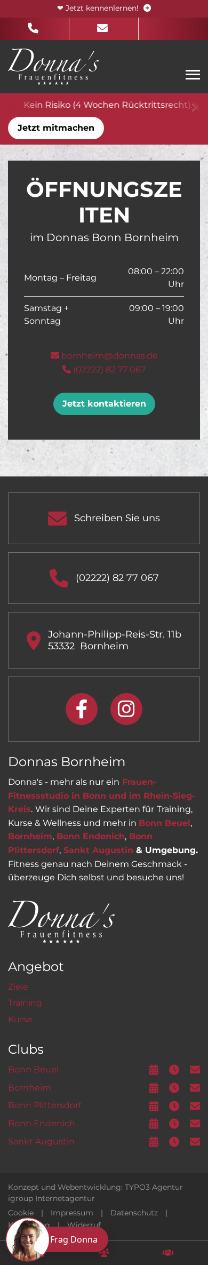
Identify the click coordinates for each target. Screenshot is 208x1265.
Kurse (20, 1019)
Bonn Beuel (164, 823)
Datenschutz (134, 1213)
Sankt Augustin (98, 850)
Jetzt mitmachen (56, 128)
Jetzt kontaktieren (104, 404)
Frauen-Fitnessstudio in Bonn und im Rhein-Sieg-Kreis (101, 795)
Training (25, 1003)
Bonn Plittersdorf (44, 1105)
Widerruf (84, 1225)
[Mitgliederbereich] (104, 1252)
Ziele (18, 987)
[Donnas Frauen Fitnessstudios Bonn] (53, 66)
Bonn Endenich (91, 836)
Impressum (72, 1213)
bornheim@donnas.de (108, 356)
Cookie (21, 1213)
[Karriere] (168, 1252)
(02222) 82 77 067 (108, 369)
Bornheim (30, 836)
